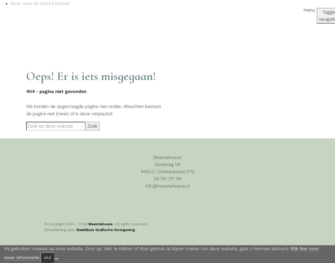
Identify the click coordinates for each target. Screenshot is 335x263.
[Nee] (56, 259)
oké (47, 257)
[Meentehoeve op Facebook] (55, 203)
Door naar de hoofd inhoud (40, 3)
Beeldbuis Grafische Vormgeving (106, 230)
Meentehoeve (12, 16)
